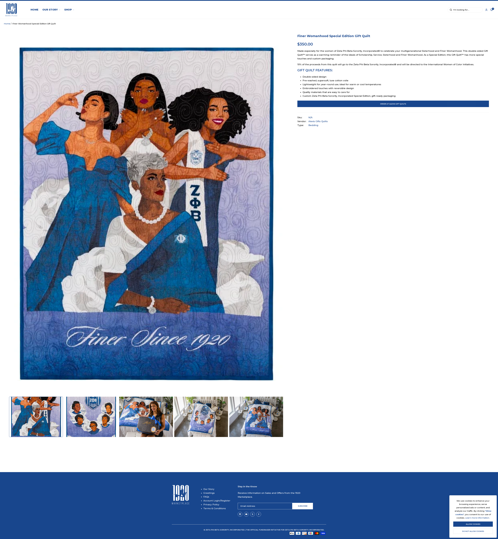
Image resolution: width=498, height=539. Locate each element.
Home (7, 23)
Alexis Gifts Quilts (318, 121)
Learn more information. (477, 518)
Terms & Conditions (214, 508)
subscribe (302, 506)
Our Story (208, 489)
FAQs (206, 496)
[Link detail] (240, 514)
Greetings (209, 493)
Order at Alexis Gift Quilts (393, 104)
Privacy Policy (211, 504)
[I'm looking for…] (450, 9)
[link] (51, 9)
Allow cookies (473, 524)
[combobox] (465, 9)
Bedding (313, 125)
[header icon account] (486, 10)
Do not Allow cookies (473, 531)
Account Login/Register (216, 500)
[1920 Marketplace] (11, 9)
